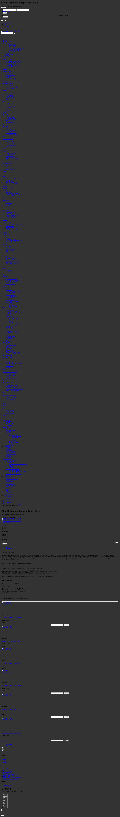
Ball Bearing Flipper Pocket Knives (14, 389)
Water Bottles (9, 445)
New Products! (7, 41)
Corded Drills (9, 141)
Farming (8, 480)
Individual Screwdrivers (12, 213)
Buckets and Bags (10, 310)
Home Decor (6, 342)
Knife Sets (8, 386)
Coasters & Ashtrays (11, 343)
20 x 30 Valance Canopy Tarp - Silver (11, 663)
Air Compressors (10, 191)
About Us (5, 25)
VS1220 (4, 614)
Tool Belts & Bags (10, 98)
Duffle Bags (9, 450)
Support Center (7, 23)
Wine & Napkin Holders (12, 353)
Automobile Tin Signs (11, 477)
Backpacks (9, 447)
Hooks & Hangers (10, 153)
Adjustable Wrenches (11, 279)
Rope (7, 335)
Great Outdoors (10, 484)
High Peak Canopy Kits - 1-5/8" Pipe (18, 465)
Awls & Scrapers (10, 117)
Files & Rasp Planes (11, 64)
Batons (8, 422)
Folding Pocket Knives (8, 382)
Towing (5, 256)
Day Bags (8, 449)
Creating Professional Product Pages (12, 777)
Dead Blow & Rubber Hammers (14, 240)
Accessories (9, 73)
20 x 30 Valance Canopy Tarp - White (11, 709)
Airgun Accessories (16, 436)
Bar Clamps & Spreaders (12, 106)
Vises (7, 110)
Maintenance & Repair (11, 78)
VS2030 (4, 660)
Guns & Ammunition (11, 485)
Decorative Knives (10, 374)
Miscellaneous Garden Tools (16, 323)
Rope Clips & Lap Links (12, 158)
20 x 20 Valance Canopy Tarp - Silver (11, 641)
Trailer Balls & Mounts (11, 259)
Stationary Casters (10, 249)
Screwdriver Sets (10, 216)
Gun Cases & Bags (11, 452)
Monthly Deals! (9, 54)
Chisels (8, 238)
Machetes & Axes (7, 405)
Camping (8, 431)
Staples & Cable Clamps (12, 338)
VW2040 (4, 730)
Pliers (4, 176)
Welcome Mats (9, 351)
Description (7, 547)
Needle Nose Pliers (11, 182)
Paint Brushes (9, 332)
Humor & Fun (9, 486)
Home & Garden (7, 307)
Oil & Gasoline (9, 492)
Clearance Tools (13, 51)
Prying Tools (6, 200)
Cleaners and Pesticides (12, 311)
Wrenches (5, 276)
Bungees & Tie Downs (8, 83)
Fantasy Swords (10, 410)
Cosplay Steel (9, 366)
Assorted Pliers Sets (11, 178)
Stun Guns (8, 426)
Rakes (10, 321)
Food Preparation (10, 316)
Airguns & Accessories (14, 435)
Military (8, 489)
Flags (7, 346)
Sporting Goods (7, 427)
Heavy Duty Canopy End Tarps (13, 474)
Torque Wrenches (10, 284)
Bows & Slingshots (13, 442)
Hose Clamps (9, 154)
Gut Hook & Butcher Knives (13, 399)
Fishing (8, 432)
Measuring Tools (7, 163)
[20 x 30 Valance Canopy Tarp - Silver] (7, 649)
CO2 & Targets (12, 292)
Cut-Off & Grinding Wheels (12, 62)
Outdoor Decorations (11, 348)
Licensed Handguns (14, 301)
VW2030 (4, 706)
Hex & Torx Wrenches (11, 281)
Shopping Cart (6, 761)
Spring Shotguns (13, 306)
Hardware (5, 151)
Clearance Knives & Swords (16, 48)
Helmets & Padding (11, 454)
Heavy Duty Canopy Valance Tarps (14, 472)
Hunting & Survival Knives (12, 401)
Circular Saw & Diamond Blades (14, 61)
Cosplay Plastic (10, 364)
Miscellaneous (6, 174)
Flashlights (9, 315)
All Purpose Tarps (10, 467)
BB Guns (14, 439)
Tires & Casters (7, 246)
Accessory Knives (7, 357)
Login (5, 12)
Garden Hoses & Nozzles (15, 318)
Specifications (8, 548)
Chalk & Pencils (10, 95)
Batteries (8, 308)
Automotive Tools (7, 71)
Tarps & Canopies (7, 459)
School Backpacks (10, 336)
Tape (7, 340)
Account (3, 7)
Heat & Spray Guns (11, 143)
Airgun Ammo (15, 437)
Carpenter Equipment (8, 93)
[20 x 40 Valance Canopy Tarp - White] (7, 719)
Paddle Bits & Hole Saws (12, 131)
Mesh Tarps (9, 475)
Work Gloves (9, 341)
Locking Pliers (9, 181)
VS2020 (4, 638)
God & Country (9, 482)
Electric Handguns (13, 296)
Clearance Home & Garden (15, 46)
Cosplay (5, 359)
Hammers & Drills (10, 196)
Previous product (9, 744)
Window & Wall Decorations (13, 352)
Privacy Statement (8, 28)
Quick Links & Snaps (11, 157)
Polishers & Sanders (11, 145)
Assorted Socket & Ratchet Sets (14, 224)
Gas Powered (9, 298)
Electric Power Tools (8, 139)
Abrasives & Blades (8, 59)
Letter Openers (9, 376)
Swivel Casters (10, 250)
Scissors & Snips (10, 121)
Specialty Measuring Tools (12, 166)
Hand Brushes (9, 66)
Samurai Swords (10, 413)
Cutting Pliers (9, 180)
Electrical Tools (10, 313)
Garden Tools (9, 317)
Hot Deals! (8, 53)
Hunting (8, 434)
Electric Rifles (12, 297)
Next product (8, 745)
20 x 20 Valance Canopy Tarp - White (11, 685)
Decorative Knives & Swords (10, 372)
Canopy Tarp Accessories (12, 460)
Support (3, 20)
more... (5, 69)
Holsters (8, 455)
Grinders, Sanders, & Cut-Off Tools (14, 194)
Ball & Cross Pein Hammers (13, 236)
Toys (4, 495)
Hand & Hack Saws (11, 119)
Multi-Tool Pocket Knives (12, 387)
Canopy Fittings (10, 461)
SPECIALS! (6, 43)
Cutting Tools (6, 114)
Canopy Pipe (9, 466)
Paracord (8, 456)
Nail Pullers (9, 203)
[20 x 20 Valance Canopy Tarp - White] (7, 672)
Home (4, 40)
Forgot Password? (7, 11)
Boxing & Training (10, 430)
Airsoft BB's (9, 293)
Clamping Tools (7, 104)
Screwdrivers (6, 210)
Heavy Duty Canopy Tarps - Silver (17, 470)
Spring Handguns (13, 303)
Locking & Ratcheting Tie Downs (14, 87)
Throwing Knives (7, 417)
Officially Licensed (10, 300)
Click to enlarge (6, 522)
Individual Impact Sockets (12, 227)
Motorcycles (9, 490)
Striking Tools (6, 234)
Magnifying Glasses (11, 328)
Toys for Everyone (10, 499)
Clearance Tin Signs (14, 50)
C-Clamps (8, 107)
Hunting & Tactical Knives (9, 395)
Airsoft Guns (6, 288)
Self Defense (6, 420)
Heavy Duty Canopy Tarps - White (17, 471)
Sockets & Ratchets (8, 222)
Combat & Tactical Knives (12, 397)
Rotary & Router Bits (11, 133)
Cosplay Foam (9, 362)
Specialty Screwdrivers (11, 217)
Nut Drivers (9, 228)
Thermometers (9, 350)
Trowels (8, 99)
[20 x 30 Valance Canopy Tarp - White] (7, 695)
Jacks (7, 77)
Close (2, 815)
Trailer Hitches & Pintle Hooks (13, 261)
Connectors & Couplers (12, 193)
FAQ (4, 24)
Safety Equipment (10, 96)
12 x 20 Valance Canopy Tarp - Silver (11, 617)
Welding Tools (6, 268)
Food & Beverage (10, 481)
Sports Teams (9, 494)
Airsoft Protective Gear (14, 291)
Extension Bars (10, 226)
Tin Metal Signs (7, 476)
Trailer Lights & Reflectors (12, 263)
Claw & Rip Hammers (11, 239)
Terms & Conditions (8, 26)
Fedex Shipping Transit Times (10, 775)
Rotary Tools (9, 146)
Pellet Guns (14, 440)
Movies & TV (9, 491)
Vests (7, 457)
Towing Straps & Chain (11, 258)
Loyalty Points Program (9, 774)
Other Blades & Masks (11, 378)
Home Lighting (9, 326)
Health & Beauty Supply (12, 325)
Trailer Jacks (9, 262)
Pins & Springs (9, 156)
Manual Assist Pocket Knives (13, 390)
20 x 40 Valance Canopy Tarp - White (11, 733)
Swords (5, 408)
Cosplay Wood (9, 367)
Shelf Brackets (9, 337)
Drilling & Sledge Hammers (13, 241)
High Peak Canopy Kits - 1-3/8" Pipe (18, 464)
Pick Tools (8, 204)
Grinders (8, 142)
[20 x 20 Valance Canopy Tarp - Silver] (7, 627)
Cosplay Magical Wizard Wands (14, 363)
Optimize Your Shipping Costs (10, 779)
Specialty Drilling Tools (11, 134)
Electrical (8, 76)
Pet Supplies (9, 496)
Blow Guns (9, 192)
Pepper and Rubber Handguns (13, 424)
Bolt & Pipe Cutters (10, 118)
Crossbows (11, 444)
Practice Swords (10, 411)
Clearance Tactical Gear (15, 49)
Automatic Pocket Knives (12, 385)
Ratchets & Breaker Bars (12, 229)
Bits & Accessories (10, 212)
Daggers (8, 398)
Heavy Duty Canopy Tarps (12, 469)
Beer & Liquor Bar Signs (12, 479)
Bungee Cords (9, 85)
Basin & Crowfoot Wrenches (13, 280)
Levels (7, 165)
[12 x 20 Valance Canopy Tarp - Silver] (7, 604)
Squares (8, 168)
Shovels (11, 322)
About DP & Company (8, 769)
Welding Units (9, 272)
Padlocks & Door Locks (12, 331)
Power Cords (9, 333)
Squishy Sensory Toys (11, 497)
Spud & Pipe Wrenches (12, 282)
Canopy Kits (9, 462)
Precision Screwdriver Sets (12, 215)
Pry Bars (8, 205)
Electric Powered (10, 295)
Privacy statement (7, 772)
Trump (7, 55)
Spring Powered (10, 302)
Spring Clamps (9, 108)
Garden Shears (12, 320)
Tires (7, 251)
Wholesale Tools (7, 56)
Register (5, 16)
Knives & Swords (7, 355)
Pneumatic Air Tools (8, 188)
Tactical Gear (6, 446)
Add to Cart (4, 543)
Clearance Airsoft (13, 45)
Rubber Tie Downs (10, 88)
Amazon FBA (6, 776)
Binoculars (8, 429)
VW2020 (4, 682)
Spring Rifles (12, 305)
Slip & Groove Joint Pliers (12, 183)
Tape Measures (10, 169)
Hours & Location (7, 785)
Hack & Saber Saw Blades (12, 65)
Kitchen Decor (9, 347)
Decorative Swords (10, 375)
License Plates (9, 487)
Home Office (9, 327)
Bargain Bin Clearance (11, 44)
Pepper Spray (9, 425)
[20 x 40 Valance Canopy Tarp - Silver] (10, 31)
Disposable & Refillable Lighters (14, 312)
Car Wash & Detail (10, 75)
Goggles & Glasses (11, 451)
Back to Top (5, 741)
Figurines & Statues (11, 345)
